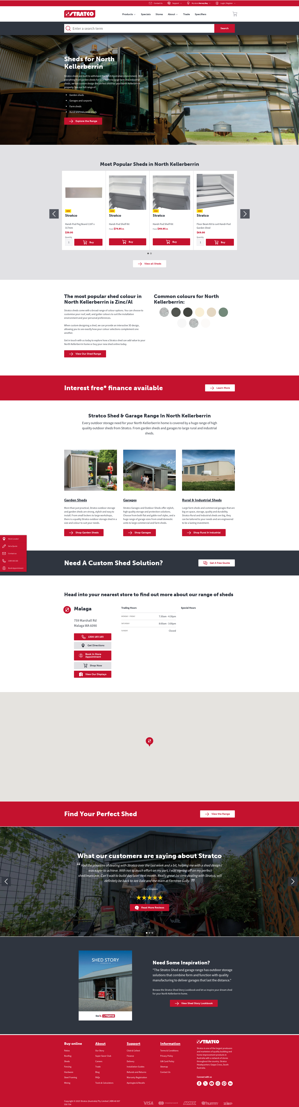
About (100, 1043)
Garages (130, 500)
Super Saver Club (103, 1055)
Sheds (67, 1061)
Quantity (68, 237)
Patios (67, 1050)
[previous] (54, 214)
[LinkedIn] (230, 1083)
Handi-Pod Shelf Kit (119, 224)
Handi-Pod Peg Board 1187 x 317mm (80, 225)
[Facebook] (199, 1083)
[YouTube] (211, 1083)
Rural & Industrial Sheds (202, 500)
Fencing (67, 1066)
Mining (67, 1082)
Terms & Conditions (169, 1050)
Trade (98, 1066)
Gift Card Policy (167, 1061)
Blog (97, 1072)
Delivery (130, 1061)
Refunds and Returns (136, 1072)
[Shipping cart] (235, 14)
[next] (245, 214)
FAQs (97, 1077)
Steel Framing (70, 1077)
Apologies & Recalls (136, 1082)
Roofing (67, 1055)
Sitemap (164, 1066)
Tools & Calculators (104, 1082)
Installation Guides (135, 1066)
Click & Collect (133, 1050)
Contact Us (165, 1072)
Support (133, 1043)
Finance (130, 1055)
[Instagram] (218, 1083)
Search (225, 28)
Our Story (99, 1050)
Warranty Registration (137, 1077)
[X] (205, 1083)
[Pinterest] (224, 1083)
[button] (149, 742)
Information (170, 1043)
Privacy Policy (166, 1055)
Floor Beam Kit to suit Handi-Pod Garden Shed (214, 225)
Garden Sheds (75, 500)
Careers (98, 1061)
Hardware (68, 1072)
